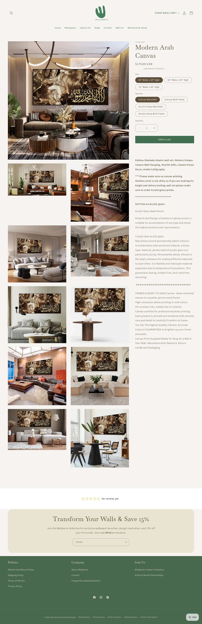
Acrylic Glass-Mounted (151, 106)
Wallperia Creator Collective (149, 569)
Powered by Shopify (67, 617)
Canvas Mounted (148, 99)
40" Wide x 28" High (149, 80)
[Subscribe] (125, 542)
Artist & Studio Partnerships (149, 575)
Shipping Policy (16, 575)
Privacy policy (99, 617)
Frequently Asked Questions (86, 580)
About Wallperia (79, 569)
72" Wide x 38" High (149, 87)
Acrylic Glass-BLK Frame (152, 113)
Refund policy (84, 617)
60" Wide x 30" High (178, 80)
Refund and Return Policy (21, 569)
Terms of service (114, 617)
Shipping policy (130, 617)
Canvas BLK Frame (174, 99)
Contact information (148, 617)
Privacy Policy (15, 586)
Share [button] (141, 150)
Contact (75, 575)
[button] (11, 13)
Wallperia (55, 617)
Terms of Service (16, 580)
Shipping (139, 68)
